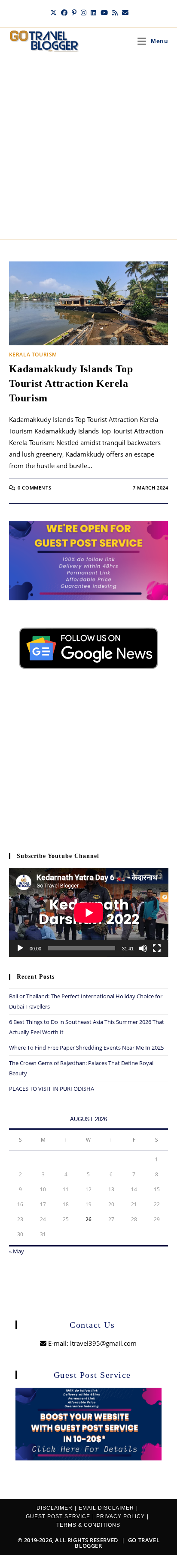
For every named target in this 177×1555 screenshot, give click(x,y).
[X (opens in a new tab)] (53, 12)
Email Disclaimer (106, 1508)
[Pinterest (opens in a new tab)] (74, 12)
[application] (88, 912)
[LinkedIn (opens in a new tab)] (93, 12)
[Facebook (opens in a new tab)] (64, 12)
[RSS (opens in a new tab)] (115, 12)
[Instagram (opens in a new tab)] (83, 12)
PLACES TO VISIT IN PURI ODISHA (51, 1088)
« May (16, 1251)
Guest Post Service (58, 1516)
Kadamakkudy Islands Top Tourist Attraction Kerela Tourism (71, 383)
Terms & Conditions (88, 1525)
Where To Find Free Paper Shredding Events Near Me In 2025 (86, 1047)
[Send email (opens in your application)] (124, 12)
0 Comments (34, 487)
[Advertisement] (88, 147)
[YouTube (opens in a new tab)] (104, 12)
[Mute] (143, 948)
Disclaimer (55, 1508)
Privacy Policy (120, 1516)
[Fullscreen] (157, 948)
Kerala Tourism (33, 354)
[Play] (20, 948)
